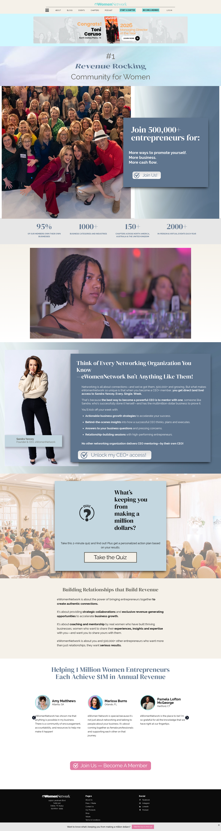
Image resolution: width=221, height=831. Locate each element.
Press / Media (91, 803)
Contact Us (90, 807)
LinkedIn (145, 807)
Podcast (145, 810)
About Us (89, 800)
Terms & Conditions (93, 820)
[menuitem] (58, 10)
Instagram (146, 803)
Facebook (146, 800)
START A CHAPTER (127, 10)
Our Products (90, 810)
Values (88, 817)
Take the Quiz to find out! (143, 827)
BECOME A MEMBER (151, 10)
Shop (87, 813)
